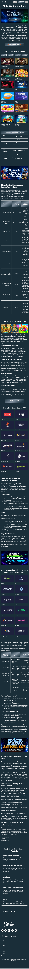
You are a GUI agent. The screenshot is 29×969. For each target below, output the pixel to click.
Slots (24, 55)
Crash (17, 55)
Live (10, 55)
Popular (3, 55)
